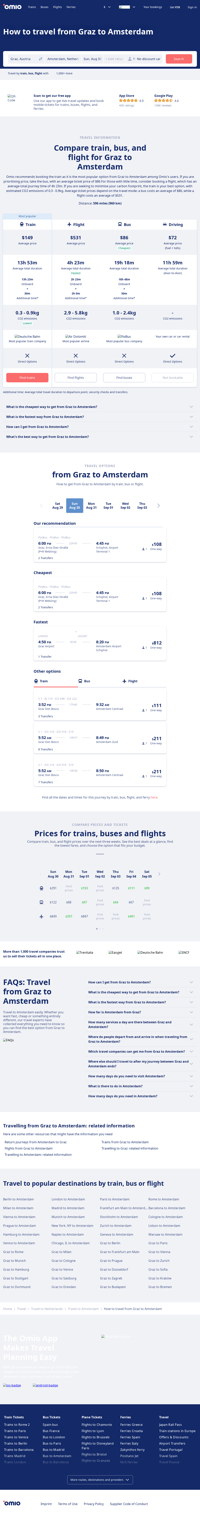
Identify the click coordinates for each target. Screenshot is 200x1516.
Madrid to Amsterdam (68, 1208)
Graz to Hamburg (16, 1269)
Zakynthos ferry (132, 1450)
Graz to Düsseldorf (114, 1269)
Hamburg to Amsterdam (21, 1234)
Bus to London (54, 1437)
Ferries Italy (129, 1443)
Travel (21, 1309)
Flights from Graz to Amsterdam (29, 1148)
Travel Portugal (171, 1450)
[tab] (56, 681)
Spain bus (50, 1424)
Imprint (46, 1504)
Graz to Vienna (159, 1252)
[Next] (158, 505)
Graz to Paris (158, 1243)
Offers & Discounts (173, 1437)
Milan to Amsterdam (18, 1208)
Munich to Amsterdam (68, 1217)
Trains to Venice (16, 1437)
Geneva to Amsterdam (116, 1234)
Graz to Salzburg (64, 1278)
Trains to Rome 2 (17, 1424)
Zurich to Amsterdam (115, 1225)
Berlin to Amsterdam (18, 1199)
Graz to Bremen (160, 1287)
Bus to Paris (52, 1443)
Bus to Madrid (53, 1450)
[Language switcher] (127, 7)
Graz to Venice (62, 1269)
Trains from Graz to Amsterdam (125, 1142)
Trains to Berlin (15, 1443)
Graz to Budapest (113, 1287)
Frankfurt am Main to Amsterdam (125, 1208)
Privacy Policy (94, 1504)
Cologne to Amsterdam (165, 1217)
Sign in (192, 7)
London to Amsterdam (68, 1199)
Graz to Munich (14, 1261)
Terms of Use (68, 1504)
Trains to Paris (15, 1431)
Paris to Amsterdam (114, 1199)
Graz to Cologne (64, 1261)
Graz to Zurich (159, 1261)
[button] (92, 59)
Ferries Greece (131, 1424)
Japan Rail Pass (170, 1424)
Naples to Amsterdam (68, 1234)
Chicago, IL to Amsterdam (71, 1243)
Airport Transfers (172, 1443)
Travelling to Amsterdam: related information (38, 1154)
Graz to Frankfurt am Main (119, 1252)
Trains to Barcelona (19, 1450)
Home (7, 1309)
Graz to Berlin (110, 1243)
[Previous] (41, 874)
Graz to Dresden (64, 1287)
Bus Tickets (51, 1417)
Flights (57, 7)
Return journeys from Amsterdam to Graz (36, 1142)
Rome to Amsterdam (163, 1199)
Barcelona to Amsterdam (166, 1208)
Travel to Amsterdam (83, 1309)
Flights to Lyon (93, 1431)
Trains (32, 7)
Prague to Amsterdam (19, 1225)
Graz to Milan (61, 1252)
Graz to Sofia (158, 1269)
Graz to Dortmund (16, 1287)
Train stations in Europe (177, 1431)
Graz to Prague (111, 1261)
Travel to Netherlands (47, 1309)
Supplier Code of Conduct (129, 1504)
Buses (44, 7)
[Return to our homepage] (15, 7)
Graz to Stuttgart (15, 1278)
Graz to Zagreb (111, 1278)
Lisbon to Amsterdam (164, 1225)
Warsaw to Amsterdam (165, 1234)
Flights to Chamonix (97, 1424)
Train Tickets (14, 1417)
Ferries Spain (130, 1437)
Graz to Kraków (159, 1278)
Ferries (71, 7)
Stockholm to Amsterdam (119, 1217)
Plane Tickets (92, 1417)
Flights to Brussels (96, 1437)
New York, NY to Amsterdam (72, 1225)
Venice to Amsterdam (19, 1243)
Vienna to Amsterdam (19, 1217)
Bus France (51, 1431)
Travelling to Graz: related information (130, 1148)
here (154, 797)
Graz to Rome (13, 1252)
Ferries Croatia (131, 1431)
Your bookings (153, 7)
